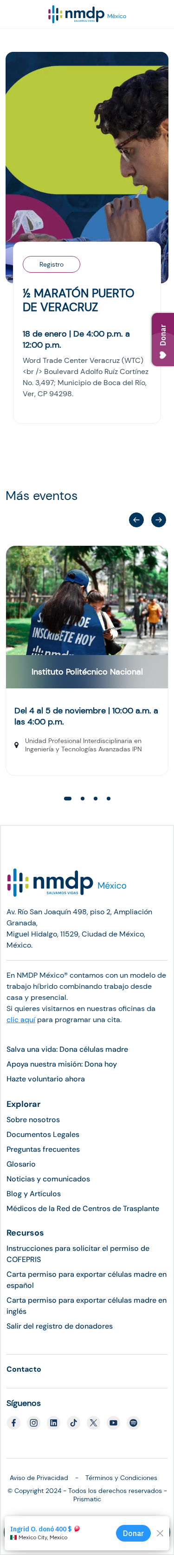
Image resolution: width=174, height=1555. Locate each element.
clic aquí (20, 1019)
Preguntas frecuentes (43, 1149)
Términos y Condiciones (121, 1478)
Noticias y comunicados (48, 1179)
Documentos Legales (42, 1134)
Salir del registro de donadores (59, 1326)
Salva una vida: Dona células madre (67, 1049)
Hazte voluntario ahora (45, 1079)
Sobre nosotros (33, 1119)
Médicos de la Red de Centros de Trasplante (82, 1208)
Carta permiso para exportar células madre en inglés (86, 1305)
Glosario (21, 1164)
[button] (158, 519)
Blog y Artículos (33, 1194)
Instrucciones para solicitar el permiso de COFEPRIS (77, 1253)
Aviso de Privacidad (39, 1478)
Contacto (23, 1369)
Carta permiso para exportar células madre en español (86, 1279)
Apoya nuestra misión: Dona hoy (61, 1064)
